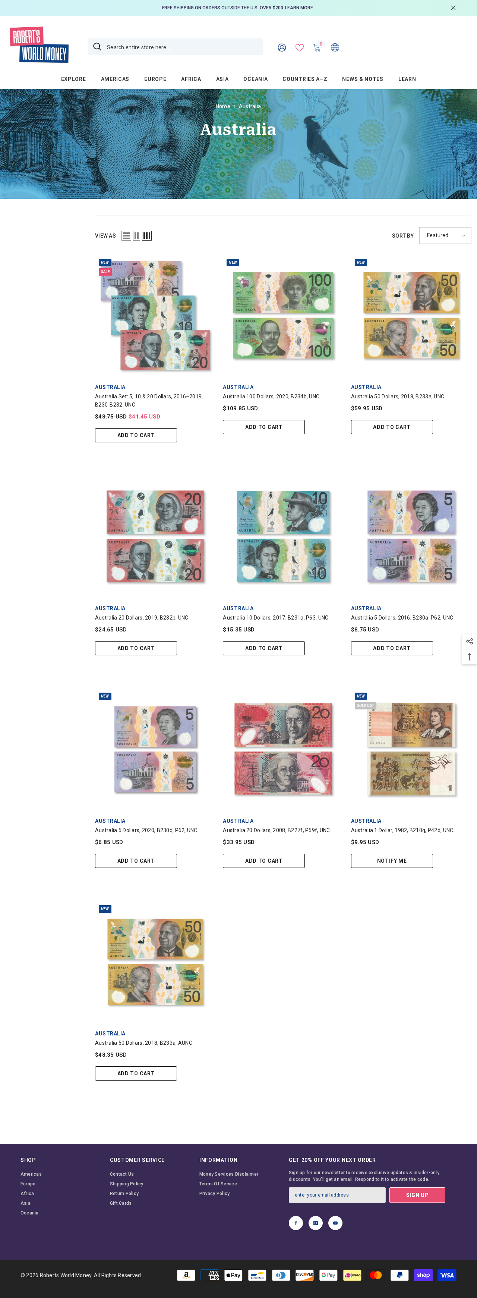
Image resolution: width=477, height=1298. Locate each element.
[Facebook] (296, 1223)
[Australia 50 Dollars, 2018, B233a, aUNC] (155, 962)
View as (105, 236)
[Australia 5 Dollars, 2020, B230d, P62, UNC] (155, 749)
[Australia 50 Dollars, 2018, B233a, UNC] (411, 315)
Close (453, 8)
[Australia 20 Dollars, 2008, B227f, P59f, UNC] (283, 749)
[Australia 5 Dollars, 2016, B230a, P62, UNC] (411, 536)
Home (223, 106)
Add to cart (136, 435)
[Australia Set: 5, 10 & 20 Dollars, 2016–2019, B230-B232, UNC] (155, 315)
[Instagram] (316, 1223)
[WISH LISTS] (300, 47)
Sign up (417, 1195)
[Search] (175, 46)
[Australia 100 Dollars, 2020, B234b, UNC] (283, 315)
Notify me (392, 861)
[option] (238, 8)
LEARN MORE (299, 7)
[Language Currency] (335, 47)
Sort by (403, 236)
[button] (126, 236)
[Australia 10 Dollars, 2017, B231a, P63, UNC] (283, 536)
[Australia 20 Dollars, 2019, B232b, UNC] (155, 536)
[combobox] (182, 46)
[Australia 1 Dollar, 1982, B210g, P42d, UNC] (411, 749)
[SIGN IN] (282, 47)
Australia (250, 106)
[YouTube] (335, 1223)
